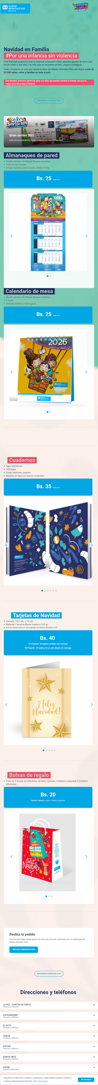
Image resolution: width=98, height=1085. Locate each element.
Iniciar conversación (24, 949)
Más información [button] (40, 1081)
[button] (48, 276)
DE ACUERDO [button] (86, 1080)
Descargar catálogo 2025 (49, 100)
